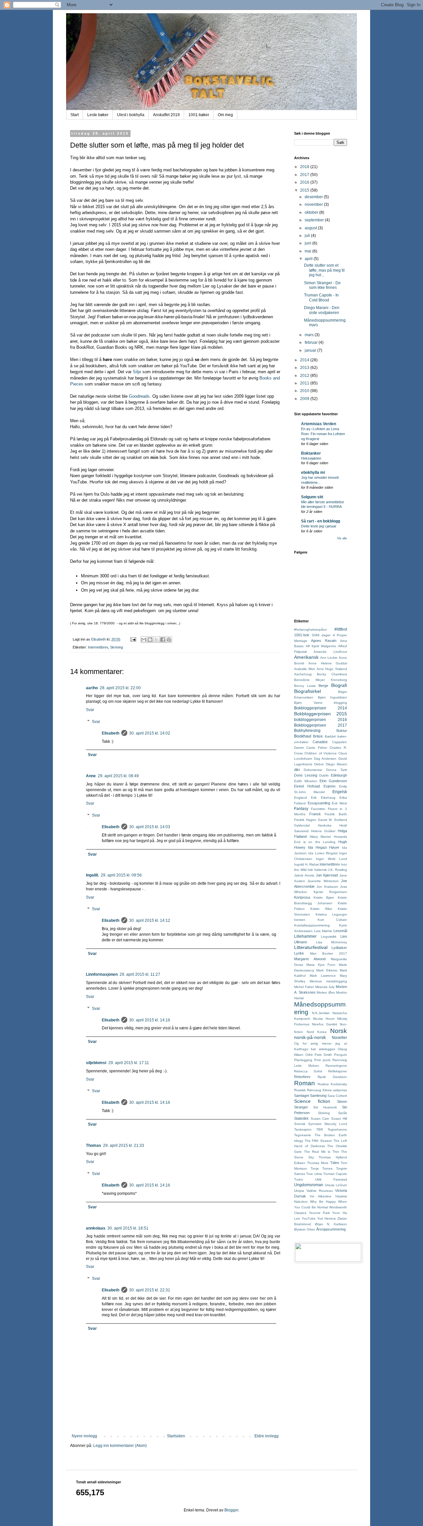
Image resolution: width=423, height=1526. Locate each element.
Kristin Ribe (321, 909)
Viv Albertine (320, 1196)
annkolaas (95, 1228)
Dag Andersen (325, 758)
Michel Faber (304, 987)
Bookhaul (302, 736)
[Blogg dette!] (150, 639)
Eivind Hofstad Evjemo (314, 786)
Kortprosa (302, 897)
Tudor (298, 1179)
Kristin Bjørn (324, 897)
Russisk (300, 1090)
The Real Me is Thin (321, 1151)
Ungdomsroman (308, 1185)
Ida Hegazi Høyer (324, 847)
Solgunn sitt (312, 497)
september (315, 220)
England (300, 797)
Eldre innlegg (266, 1436)
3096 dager (321, 635)
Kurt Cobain (332, 919)
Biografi (339, 685)
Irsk (310, 870)
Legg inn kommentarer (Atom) (120, 1445)
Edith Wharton (305, 781)
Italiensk (320, 870)
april (309, 258)
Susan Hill (339, 1118)
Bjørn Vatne (308, 702)
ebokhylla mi (313, 472)
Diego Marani (336, 764)
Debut (319, 764)
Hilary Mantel (320, 836)
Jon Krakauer (327, 886)
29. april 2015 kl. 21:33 (123, 1145)
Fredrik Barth (336, 814)
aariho (92, 688)
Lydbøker (339, 948)
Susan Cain (320, 1118)
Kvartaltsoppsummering (312, 925)
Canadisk (320, 742)
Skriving (116, 647)
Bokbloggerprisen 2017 (320, 725)
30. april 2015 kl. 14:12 (149, 920)
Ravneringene (336, 1065)
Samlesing (318, 1096)
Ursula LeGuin (336, 1185)
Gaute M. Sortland (332, 820)
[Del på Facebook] (162, 639)
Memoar (316, 981)
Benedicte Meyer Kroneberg (320, 680)
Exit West (339, 803)
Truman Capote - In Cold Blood (321, 297)
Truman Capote (335, 1174)
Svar (90, 709)
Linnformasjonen (102, 974)
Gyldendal (302, 825)
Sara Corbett (337, 1096)
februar (312, 342)
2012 (305, 375)
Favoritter (318, 809)
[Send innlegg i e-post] (133, 639)
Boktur (341, 731)
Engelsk (339, 791)
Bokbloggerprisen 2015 (320, 713)
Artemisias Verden (318, 424)
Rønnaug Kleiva (319, 1090)
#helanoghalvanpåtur (310, 629)
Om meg (225, 114)
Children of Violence (320, 753)
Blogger (231, 1510)
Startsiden (176, 1436)
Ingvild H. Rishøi (306, 864)
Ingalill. (92, 875)
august (311, 228)
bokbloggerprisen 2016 (320, 719)
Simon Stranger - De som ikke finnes (322, 285)
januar (311, 350)
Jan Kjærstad (327, 875)
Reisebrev (302, 1077)
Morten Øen (326, 992)
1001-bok (301, 635)
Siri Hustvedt (325, 1107)
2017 (305, 174)
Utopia (299, 1190)
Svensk (299, 1124)
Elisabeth (110, 733)
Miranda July (325, 987)
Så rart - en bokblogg (320, 521)
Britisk (318, 736)
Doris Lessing (305, 775)
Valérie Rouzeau (319, 1190)
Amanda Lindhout (330, 651)
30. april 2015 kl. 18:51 (127, 1228)
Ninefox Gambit (324, 1024)
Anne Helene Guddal (327, 663)
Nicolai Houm (323, 1018)
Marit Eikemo (326, 970)
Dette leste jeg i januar (318, 526)
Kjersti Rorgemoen (330, 892)
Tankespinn (303, 1129)
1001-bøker (198, 114)
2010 (305, 390)
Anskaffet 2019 (166, 114)
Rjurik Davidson (332, 1077)
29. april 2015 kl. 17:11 (128, 1062)
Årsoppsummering (331, 1229)
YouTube (309, 1218)
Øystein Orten (304, 1229)
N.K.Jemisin (321, 1013)
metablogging (336, 981)
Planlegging (303, 1060)
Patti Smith (323, 1054)
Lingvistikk (328, 936)
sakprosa (340, 1090)
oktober (312, 212)
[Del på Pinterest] (169, 639)
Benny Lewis (305, 686)
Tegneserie (302, 1135)
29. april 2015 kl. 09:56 (121, 875)
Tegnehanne (337, 1129)
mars (310, 335)
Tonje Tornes (322, 1168)
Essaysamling (319, 803)
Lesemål (340, 931)
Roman (304, 1083)
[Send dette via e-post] (143, 639)
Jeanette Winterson (322, 881)
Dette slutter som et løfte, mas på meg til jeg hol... (324, 270)
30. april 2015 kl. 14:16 (149, 1020)
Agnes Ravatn (323, 641)
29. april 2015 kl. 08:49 (118, 776)
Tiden (334, 1163)
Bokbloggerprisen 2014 (320, 708)
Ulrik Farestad (331, 1179)
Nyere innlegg (84, 1436)
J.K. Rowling (337, 870)
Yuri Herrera (326, 1218)
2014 (305, 360)
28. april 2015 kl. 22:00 (120, 688)
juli (308, 235)
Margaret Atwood (310, 959)
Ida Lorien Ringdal (323, 853)
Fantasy (301, 808)
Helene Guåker (323, 831)
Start (74, 114)
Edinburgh (339, 775)
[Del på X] (156, 639)
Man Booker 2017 (328, 953)
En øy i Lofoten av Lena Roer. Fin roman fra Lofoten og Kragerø (323, 434)
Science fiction (312, 1101)
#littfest (340, 629)
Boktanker (311, 453)
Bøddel (330, 736)
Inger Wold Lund (331, 859)
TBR (319, 1129)
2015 (305, 190)
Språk (342, 1113)
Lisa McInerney (331, 942)
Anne (91, 776)
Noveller (339, 1037)
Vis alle (342, 538)
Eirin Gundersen (333, 781)
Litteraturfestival (310, 947)
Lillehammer (305, 936)
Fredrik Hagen (305, 820)
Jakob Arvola (304, 875)
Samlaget (301, 1096)
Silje (137, 371)
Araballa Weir (304, 669)
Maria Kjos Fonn (321, 964)
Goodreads (139, 396)
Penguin (340, 1054)
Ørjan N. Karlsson (331, 1224)
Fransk (315, 814)
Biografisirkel (307, 691)
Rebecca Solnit (308, 1071)
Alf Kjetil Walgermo (321, 646)
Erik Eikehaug (323, 797)
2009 (305, 398)
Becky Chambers (332, 674)
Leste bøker (97, 114)
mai (308, 251)
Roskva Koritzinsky (332, 1084)
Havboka (324, 825)
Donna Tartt (336, 770)
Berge (323, 686)
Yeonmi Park (319, 1213)
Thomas (93, 1145)
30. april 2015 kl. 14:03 (149, 827)
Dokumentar (313, 770)
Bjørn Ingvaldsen (332, 697)
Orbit (309, 1054)
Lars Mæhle (323, 931)
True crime (314, 1174)
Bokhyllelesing (307, 730)
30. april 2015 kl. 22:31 (149, 1290)
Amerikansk (306, 657)
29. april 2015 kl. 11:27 (140, 974)
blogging (340, 702)
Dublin (324, 775)
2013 (305, 367)
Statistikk (301, 1118)
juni (308, 243)
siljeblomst (96, 1062)
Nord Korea (317, 1032)
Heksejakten (311, 458)
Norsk (338, 1030)
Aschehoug (303, 674)
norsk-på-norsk (310, 1037)
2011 (305, 383)
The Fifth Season (318, 1141)
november (314, 204)
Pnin (317, 1060)
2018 (305, 166)
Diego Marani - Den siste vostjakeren (321, 310)
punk (326, 1060)
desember (314, 197)
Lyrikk (299, 953)
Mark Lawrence (323, 975)
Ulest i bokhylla (130, 114)
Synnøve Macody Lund (327, 1124)
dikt (297, 770)
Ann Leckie (329, 657)
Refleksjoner (337, 1071)
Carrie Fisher (316, 747)
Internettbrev (98, 647)
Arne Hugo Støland (332, 669)
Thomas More (317, 1163)
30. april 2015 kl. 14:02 (149, 733)
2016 (305, 182)
